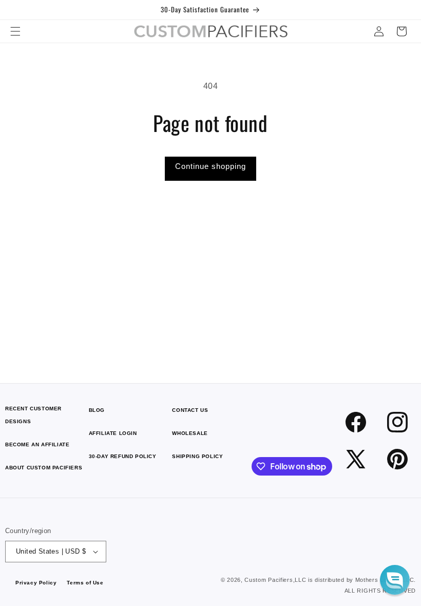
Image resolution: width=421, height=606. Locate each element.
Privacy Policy (35, 582)
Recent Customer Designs (33, 415)
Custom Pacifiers (268, 580)
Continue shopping (210, 166)
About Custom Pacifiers (43, 467)
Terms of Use (85, 582)
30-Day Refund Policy (123, 456)
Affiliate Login (113, 433)
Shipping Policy (197, 456)
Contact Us (190, 410)
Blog (97, 410)
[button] (15, 31)
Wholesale (189, 433)
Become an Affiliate (37, 444)
